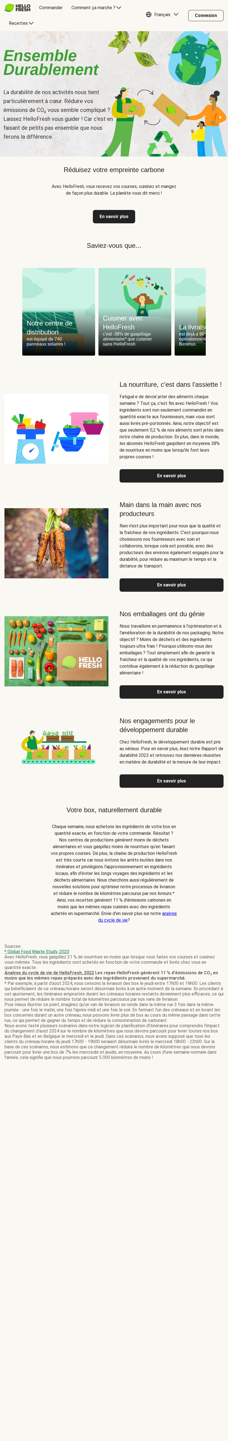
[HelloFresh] (17, 8)
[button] (163, 15)
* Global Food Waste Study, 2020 (36, 951)
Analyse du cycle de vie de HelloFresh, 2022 (49, 972)
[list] (114, 312)
